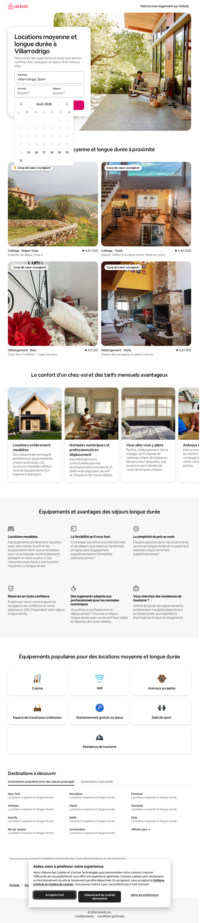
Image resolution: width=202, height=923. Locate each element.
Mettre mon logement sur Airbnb (164, 6)
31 (21, 160)
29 (59, 152)
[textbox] (32, 93)
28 (51, 152)
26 (36, 152)
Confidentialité (84, 916)
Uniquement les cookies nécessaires (99, 896)
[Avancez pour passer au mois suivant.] (66, 104)
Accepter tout (54, 895)
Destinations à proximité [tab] (97, 781)
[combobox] (49, 79)
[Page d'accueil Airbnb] (18, 6)
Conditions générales (110, 916)
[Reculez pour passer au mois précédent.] (21, 104)
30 (67, 152)
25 (28, 152)
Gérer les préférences (144, 895)
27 (44, 152)
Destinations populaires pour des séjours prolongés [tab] (41, 781)
